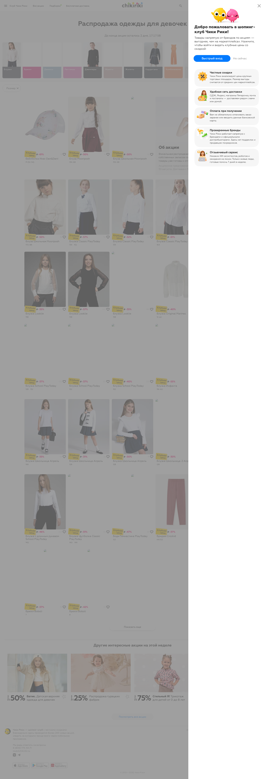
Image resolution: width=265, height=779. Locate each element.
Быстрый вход (212, 58)
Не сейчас (240, 58)
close (259, 6)
